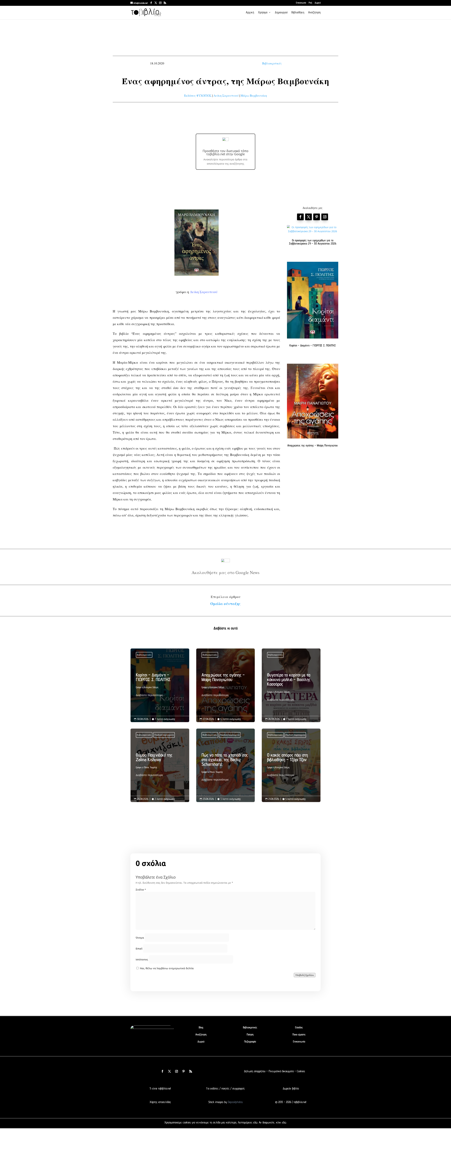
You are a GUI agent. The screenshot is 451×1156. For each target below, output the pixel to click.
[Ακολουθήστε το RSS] (190, 1071)
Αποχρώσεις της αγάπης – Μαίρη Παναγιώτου (312, 445)
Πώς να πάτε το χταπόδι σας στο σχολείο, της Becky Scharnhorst (225, 768)
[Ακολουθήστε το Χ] (308, 217)
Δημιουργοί (281, 12)
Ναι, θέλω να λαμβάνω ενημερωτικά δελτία (166, 968)
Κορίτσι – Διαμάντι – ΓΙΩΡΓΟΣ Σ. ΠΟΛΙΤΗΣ (312, 345)
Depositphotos (235, 1102)
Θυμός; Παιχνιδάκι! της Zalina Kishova (160, 766)
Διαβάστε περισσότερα (149, 695)
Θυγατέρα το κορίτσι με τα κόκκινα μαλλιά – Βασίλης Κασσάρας (291, 688)
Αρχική (250, 12)
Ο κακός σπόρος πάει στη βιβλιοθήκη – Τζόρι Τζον (291, 766)
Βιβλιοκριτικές (272, 63)
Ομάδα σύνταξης (225, 603)
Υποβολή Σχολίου (304, 975)
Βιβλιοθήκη (297, 12)
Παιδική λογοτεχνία (164, 734)
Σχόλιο (141, 889)
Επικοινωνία (301, 3)
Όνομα (140, 937)
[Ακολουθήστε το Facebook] (300, 217)
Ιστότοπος (142, 959)
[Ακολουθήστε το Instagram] (324, 217)
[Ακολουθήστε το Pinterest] (316, 217)
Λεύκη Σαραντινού (226, 95)
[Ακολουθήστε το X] (169, 1071)
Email (139, 948)
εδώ (255, 1122)
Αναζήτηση (314, 12)
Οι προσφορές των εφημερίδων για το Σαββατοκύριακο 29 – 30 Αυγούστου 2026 (312, 242)
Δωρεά (318, 3)
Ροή (310, 3)
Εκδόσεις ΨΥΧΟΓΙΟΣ (197, 95)
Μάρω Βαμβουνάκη (254, 95)
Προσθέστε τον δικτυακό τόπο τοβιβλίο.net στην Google (225, 152)
